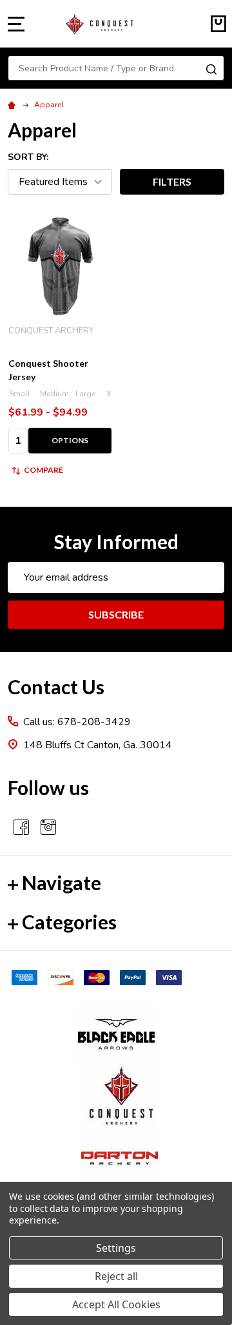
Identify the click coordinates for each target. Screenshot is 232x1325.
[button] (116, 1035)
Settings (116, 1248)
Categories (69, 921)
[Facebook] (21, 827)
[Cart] (218, 23)
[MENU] (16, 23)
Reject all (116, 1276)
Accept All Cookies (116, 1304)
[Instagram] (48, 827)
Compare (43, 470)
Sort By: (28, 157)
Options (70, 440)
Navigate (61, 882)
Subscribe (116, 614)
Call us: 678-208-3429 (77, 722)
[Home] (13, 105)
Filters (172, 181)
